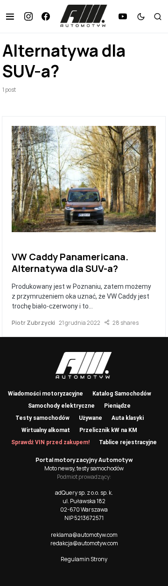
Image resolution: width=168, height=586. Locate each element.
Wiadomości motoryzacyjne (45, 393)
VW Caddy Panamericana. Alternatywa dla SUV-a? (70, 262)
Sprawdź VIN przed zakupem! (50, 442)
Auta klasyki (128, 418)
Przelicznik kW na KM (108, 430)
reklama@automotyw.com (84, 535)
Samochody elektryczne (61, 406)
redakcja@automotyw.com (84, 543)
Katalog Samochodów (121, 393)
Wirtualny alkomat (45, 430)
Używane (90, 418)
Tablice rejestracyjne (128, 442)
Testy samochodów (42, 418)
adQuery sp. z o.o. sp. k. (84, 493)
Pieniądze (117, 406)
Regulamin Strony (84, 559)
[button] (10, 16)
